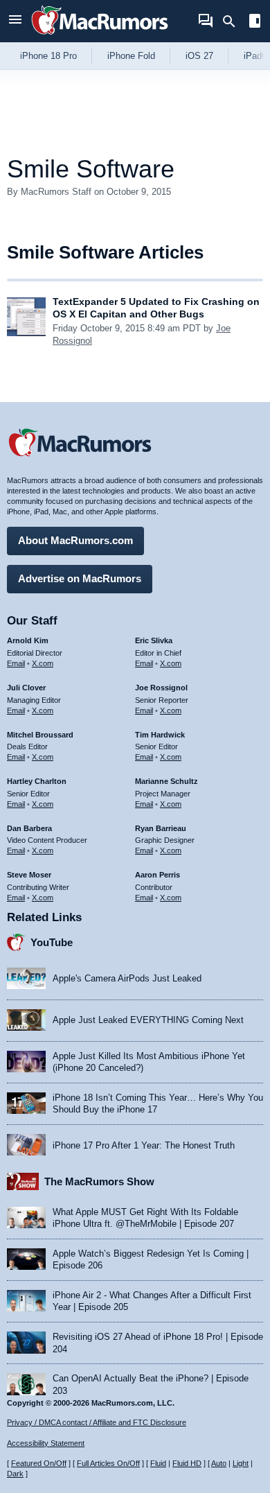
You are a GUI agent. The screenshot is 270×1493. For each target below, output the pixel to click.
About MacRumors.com (75, 540)
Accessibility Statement (45, 1443)
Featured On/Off (38, 1463)
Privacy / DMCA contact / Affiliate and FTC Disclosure (96, 1422)
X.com (42, 663)
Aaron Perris (157, 875)
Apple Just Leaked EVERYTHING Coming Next (148, 1020)
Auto (218, 1463)
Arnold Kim (27, 640)
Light (241, 1463)
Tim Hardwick (160, 735)
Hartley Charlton (36, 781)
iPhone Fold (131, 56)
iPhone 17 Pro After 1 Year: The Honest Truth (144, 1145)
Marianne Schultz (166, 781)
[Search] (233, 21)
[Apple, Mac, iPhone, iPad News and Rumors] (99, 36)
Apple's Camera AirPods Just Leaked (127, 978)
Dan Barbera (29, 828)
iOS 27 (199, 56)
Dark (15, 1473)
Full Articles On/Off (108, 1463)
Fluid (158, 1463)
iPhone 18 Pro (48, 56)
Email (16, 663)
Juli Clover (26, 687)
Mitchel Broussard (40, 735)
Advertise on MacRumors (79, 578)
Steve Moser (29, 875)
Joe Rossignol (161, 687)
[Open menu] (15, 21)
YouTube (51, 942)
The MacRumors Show (99, 1181)
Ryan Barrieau (160, 828)
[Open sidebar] (254, 22)
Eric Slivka (153, 640)
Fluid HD (186, 1463)
